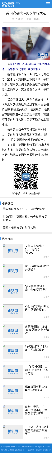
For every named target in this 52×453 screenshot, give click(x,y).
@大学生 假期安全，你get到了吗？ (36, 287)
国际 (18, 2)
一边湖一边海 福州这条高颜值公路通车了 (36, 430)
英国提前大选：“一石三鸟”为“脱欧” (24, 209)
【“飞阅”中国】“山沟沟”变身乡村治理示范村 (36, 370)
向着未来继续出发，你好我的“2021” (34, 249)
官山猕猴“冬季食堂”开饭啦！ (37, 267)
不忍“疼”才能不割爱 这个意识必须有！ (37, 307)
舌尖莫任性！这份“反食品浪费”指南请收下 (37, 330)
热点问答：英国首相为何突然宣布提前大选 (25, 218)
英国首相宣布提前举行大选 (19, 227)
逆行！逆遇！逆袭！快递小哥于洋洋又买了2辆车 (36, 410)
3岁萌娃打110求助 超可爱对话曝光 (36, 348)
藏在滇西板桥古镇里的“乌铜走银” (36, 388)
